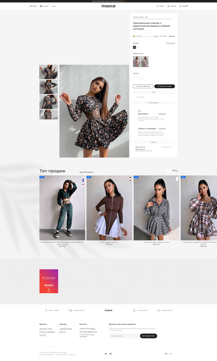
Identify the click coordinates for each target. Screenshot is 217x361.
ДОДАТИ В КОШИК (165, 86)
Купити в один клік (143, 86)
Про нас (62, 332)
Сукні (146, 17)
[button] (168, 171)
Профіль (173, 6)
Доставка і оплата (46, 329)
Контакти (43, 335)
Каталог (141, 17)
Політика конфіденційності (47, 354)
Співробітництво (66, 329)
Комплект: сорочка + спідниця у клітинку (156, 242)
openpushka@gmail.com (88, 332)
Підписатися (150, 336)
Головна (135, 17)
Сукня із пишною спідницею (109, 242)
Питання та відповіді (47, 332)
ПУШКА (123, 1)
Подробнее (162, 114)
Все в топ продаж (86, 172)
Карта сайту (72, 354)
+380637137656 (85, 329)
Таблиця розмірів (170, 43)
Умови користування (61, 354)
